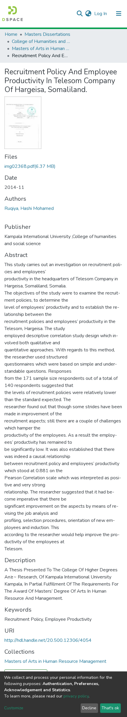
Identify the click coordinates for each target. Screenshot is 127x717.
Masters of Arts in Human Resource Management (41, 48)
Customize (13, 708)
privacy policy (76, 696)
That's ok (110, 708)
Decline (89, 708)
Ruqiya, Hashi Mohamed (29, 208)
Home (11, 34)
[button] (88, 13)
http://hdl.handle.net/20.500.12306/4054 (48, 640)
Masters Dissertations (47, 34)
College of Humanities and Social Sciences (41, 41)
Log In (101, 13)
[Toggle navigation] (118, 14)
